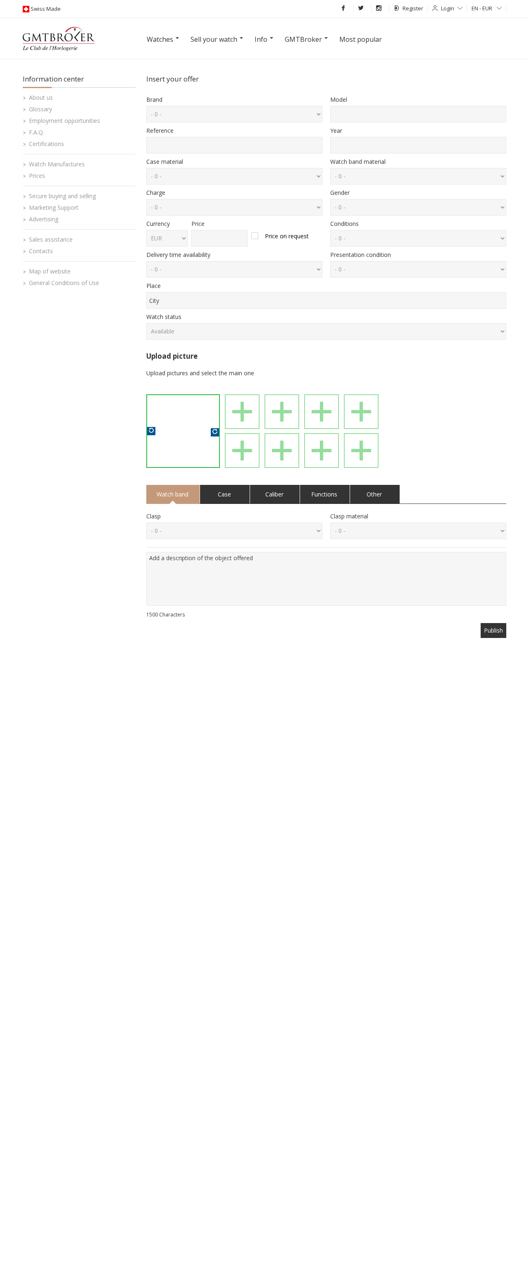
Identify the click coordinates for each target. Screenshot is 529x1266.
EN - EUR (482, 8)
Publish (493, 630)
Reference (160, 130)
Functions (324, 494)
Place (153, 286)
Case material (164, 161)
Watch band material (358, 161)
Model (338, 99)
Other (374, 494)
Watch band (172, 494)
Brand (154, 99)
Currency (158, 224)
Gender (340, 193)
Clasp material (349, 516)
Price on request (287, 236)
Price (198, 224)
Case (224, 494)
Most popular (360, 39)
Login (447, 8)
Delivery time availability (178, 255)
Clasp (153, 516)
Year (336, 130)
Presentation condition (360, 255)
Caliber (274, 494)
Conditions (344, 224)
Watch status (163, 317)
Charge (155, 193)
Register (413, 8)
